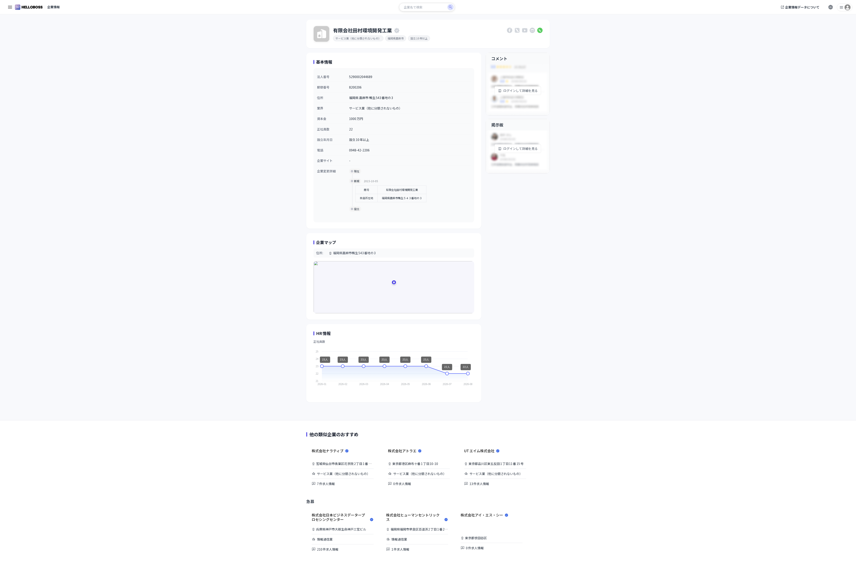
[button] (394, 283)
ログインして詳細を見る (520, 90)
